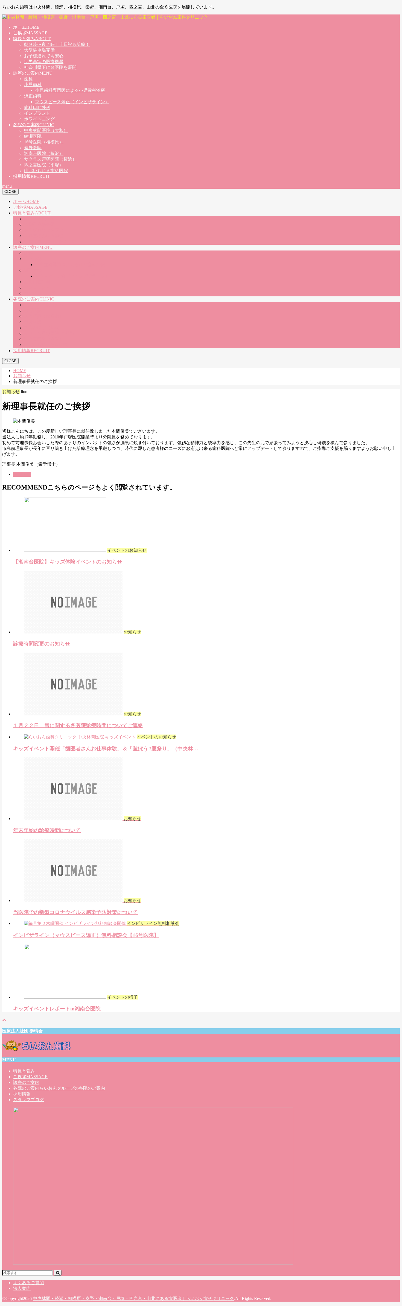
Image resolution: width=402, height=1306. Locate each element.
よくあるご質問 (28, 1282)
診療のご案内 (33, 73)
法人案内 (22, 1288)
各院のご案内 (33, 124)
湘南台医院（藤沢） (43, 153)
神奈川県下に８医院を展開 (50, 67)
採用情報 (31, 176)
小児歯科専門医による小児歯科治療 (70, 90)
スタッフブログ (28, 1099)
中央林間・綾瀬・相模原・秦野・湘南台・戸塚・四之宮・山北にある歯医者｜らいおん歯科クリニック (133, 1298)
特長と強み (32, 38)
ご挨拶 (30, 33)
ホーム (26, 27)
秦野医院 (33, 147)
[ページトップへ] (4, 1020)
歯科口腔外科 (37, 107)
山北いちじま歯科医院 (46, 170)
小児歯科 (33, 84)
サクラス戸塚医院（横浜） (50, 159)
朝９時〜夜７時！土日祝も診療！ (57, 44)
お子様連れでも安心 (43, 56)
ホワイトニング (39, 119)
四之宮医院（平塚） (43, 165)
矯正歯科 (33, 96)
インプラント (37, 113)
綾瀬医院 (33, 136)
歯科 (28, 78)
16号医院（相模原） (43, 142)
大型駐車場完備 (39, 50)
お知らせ (22, 474)
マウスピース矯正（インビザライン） (72, 101)
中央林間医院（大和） (46, 130)
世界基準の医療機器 (43, 61)
